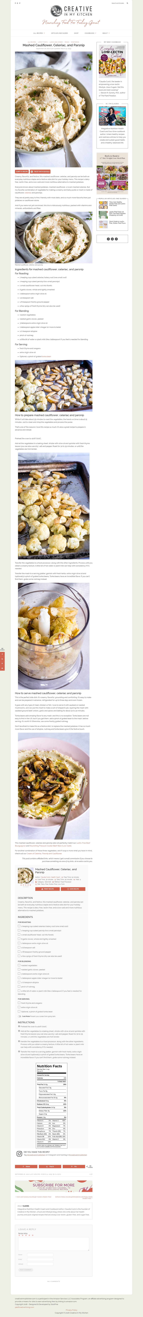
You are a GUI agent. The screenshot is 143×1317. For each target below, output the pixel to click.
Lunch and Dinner (56, 42)
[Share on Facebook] (2, 654)
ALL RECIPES (38, 33)
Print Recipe (49, 889)
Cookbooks (89, 33)
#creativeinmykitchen (78, 1155)
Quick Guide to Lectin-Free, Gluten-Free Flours (117, 222)
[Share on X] (2, 659)
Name (20, 1254)
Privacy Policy (71, 1310)
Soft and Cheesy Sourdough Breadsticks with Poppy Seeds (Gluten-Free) (73, 1197)
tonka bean (46, 356)
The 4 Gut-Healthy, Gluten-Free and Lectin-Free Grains (117, 203)
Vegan (67, 42)
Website (20, 1264)
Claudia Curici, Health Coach (50, 877)
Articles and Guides (59, 33)
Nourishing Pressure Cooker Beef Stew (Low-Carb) (50, 846)
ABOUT (105, 33)
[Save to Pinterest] (2, 663)
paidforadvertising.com (24, 1307)
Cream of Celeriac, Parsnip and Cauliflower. (44, 853)
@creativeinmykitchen (36, 1155)
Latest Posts (43, 42)
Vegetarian (75, 42)
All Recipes (32, 42)
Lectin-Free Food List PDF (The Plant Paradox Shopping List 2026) (117, 213)
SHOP (76, 33)
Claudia (58, 1174)
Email (20, 1259)
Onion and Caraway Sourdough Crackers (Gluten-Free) (33, 1197)
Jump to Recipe (22, 171)
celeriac (28, 193)
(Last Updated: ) (53, 48)
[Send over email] (2, 668)
